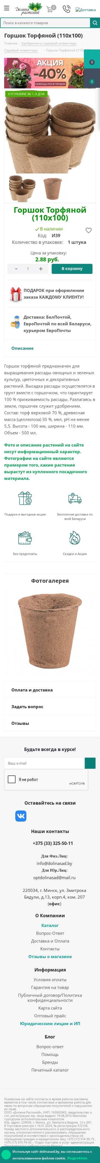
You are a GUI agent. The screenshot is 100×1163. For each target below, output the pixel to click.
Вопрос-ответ (50, 1046)
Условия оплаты (50, 979)
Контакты (50, 948)
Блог (50, 1037)
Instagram (48, 816)
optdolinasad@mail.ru (54, 877)
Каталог (50, 925)
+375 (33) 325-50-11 (53, 843)
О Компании (50, 915)
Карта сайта (50, 1008)
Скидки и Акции (75, 554)
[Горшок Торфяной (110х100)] (50, 630)
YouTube (62, 816)
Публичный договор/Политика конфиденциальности (50, 997)
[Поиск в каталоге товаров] (95, 23)
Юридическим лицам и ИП (50, 1023)
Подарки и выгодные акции (25, 514)
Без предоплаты (25, 554)
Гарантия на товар (50, 987)
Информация (50, 970)
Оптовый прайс (50, 1015)
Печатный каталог (50, 1070)
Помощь (50, 1054)
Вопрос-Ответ (50, 933)
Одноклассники (76, 816)
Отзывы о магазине (50, 956)
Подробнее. (77, 1158)
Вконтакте (20, 816)
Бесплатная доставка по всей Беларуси (75, 516)
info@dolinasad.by (54, 863)
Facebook (34, 816)
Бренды (50, 1062)
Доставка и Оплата (50, 941)
